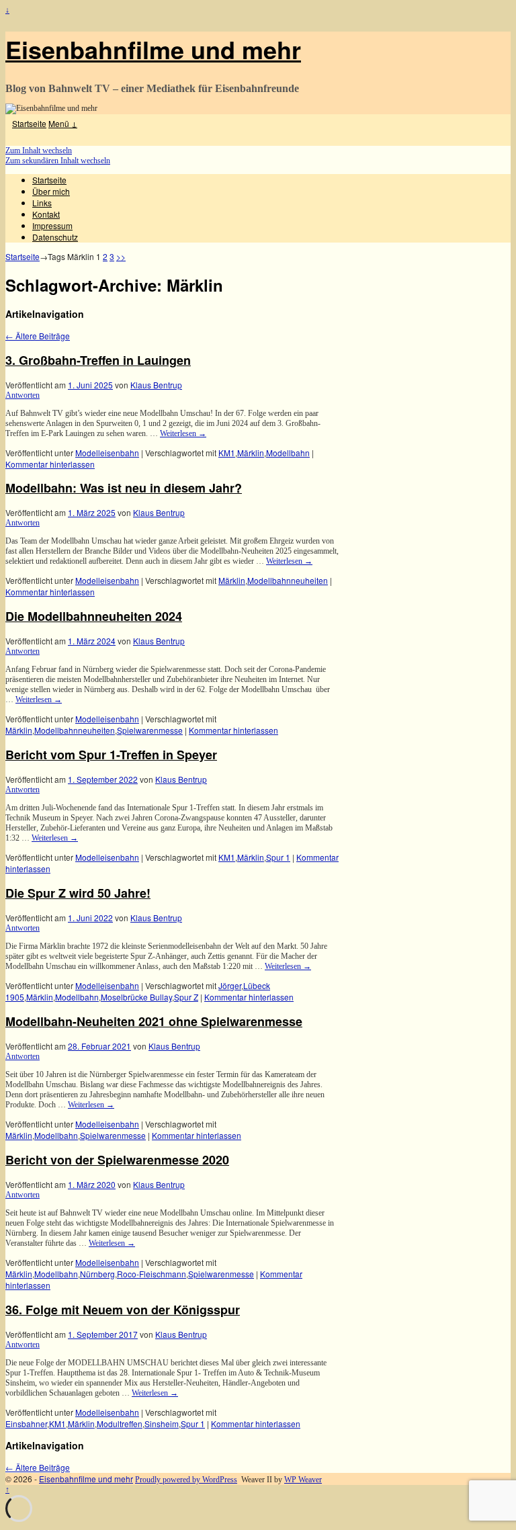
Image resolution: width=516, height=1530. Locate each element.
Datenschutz (55, 237)
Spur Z (186, 997)
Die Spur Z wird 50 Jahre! (77, 893)
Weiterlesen (183, 433)
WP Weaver (303, 1479)
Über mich (51, 191)
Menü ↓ (62, 123)
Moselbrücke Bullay (136, 997)
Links (42, 202)
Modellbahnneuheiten (287, 580)
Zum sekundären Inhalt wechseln (57, 160)
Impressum (52, 225)
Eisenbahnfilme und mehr (153, 49)
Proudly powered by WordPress (186, 1479)
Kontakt (46, 214)
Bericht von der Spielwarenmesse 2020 (117, 1159)
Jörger (229, 985)
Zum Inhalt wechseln (38, 150)
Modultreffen (119, 1423)
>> (121, 256)
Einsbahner (26, 1423)
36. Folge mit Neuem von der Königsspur (122, 1309)
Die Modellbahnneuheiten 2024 (93, 616)
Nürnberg (97, 1273)
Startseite (29, 123)
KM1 (226, 452)
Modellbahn (288, 452)
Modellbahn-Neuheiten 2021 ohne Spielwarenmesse (153, 1021)
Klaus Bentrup (156, 384)
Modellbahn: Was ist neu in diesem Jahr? (123, 488)
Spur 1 (278, 857)
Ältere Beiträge (37, 335)
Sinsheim (161, 1423)
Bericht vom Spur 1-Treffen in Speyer (111, 754)
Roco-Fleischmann (151, 1273)
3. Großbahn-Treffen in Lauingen (98, 360)
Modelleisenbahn (107, 452)
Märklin (250, 452)
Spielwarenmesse (150, 730)
